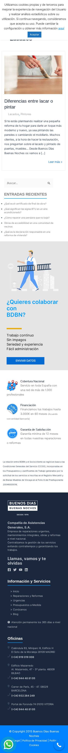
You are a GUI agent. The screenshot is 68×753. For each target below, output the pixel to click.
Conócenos (20, 609)
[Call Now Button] (59, 745)
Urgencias (19, 600)
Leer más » (55, 162)
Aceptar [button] (34, 34)
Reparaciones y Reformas (28, 595)
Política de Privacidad (34, 740)
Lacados (13, 114)
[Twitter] (15, 569)
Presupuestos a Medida (27, 604)
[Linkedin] (26, 569)
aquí (61, 28)
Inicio (16, 591)
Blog (15, 614)
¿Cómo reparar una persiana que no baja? (26, 217)
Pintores (26, 114)
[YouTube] (20, 569)
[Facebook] (9, 569)
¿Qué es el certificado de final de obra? (25, 203)
